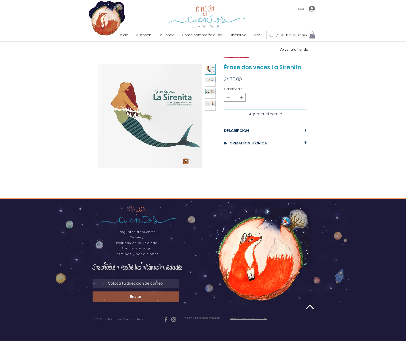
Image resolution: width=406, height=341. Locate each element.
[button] (166, 35)
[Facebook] (166, 319)
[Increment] (242, 97)
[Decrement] (227, 97)
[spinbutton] (234, 97)
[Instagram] (174, 319)
